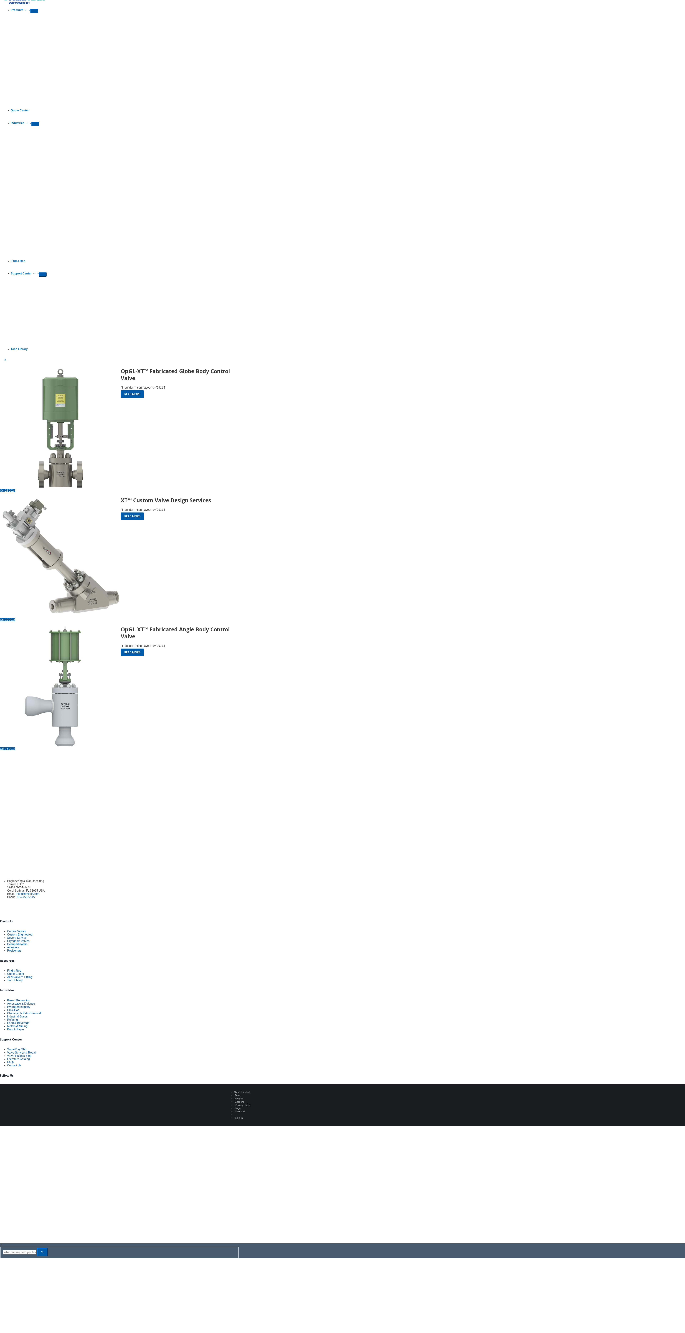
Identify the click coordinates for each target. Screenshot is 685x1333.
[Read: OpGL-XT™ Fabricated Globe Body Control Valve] (60, 487)
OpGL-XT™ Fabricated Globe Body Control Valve (175, 374)
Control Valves (16, 931)
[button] (25, 9)
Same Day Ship (17, 1049)
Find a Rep (14, 970)
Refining (12, 1019)
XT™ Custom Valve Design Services (166, 500)
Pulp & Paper (15, 1029)
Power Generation (18, 1000)
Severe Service (17, 937)
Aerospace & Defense (21, 1003)
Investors (240, 1111)
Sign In (239, 1117)
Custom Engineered (19, 934)
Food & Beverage (18, 1022)
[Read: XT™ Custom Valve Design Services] (60, 616)
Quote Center (15, 973)
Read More (132, 395)
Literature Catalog (18, 1059)
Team (238, 1095)
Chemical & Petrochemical (24, 1013)
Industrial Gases (17, 1016)
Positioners (14, 950)
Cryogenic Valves (18, 940)
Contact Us (14, 1065)
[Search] (42, 1252)
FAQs (10, 1062)
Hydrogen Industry (18, 1006)
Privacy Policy (242, 1105)
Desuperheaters (17, 944)
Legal (238, 1108)
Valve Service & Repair (22, 1052)
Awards (239, 1098)
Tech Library (15, 980)
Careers (239, 1101)
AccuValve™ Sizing (19, 977)
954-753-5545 (26, 897)
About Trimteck (242, 1092)
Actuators (13, 947)
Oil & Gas (13, 1010)
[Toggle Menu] (34, 11)
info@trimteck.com (27, 893)
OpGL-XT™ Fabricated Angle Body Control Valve (175, 633)
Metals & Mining (17, 1026)
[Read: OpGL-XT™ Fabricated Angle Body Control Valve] (60, 745)
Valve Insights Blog (19, 1055)
